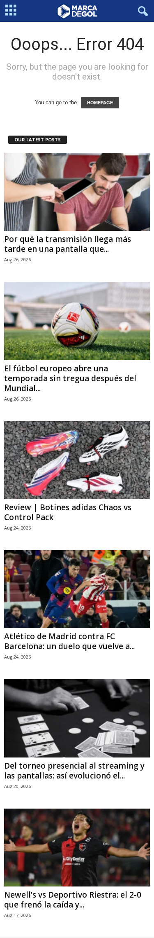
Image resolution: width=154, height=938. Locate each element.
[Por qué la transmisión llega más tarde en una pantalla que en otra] (77, 192)
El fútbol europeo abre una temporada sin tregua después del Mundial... (70, 378)
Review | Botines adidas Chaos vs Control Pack (67, 512)
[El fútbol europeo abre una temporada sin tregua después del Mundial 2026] (77, 321)
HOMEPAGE (100, 102)
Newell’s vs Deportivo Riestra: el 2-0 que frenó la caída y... (72, 899)
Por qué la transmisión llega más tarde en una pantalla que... (67, 244)
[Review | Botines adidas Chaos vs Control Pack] (77, 460)
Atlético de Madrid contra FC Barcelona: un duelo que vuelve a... (69, 641)
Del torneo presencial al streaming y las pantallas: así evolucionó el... (74, 770)
